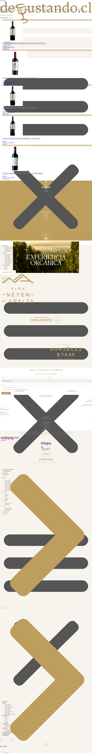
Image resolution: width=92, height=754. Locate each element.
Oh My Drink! (8, 250)
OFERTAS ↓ (5, 245)
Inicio (1, 6)
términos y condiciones (17, 387)
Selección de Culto (9, 248)
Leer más (5, 144)
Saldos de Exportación (10, 251)
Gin (6, 269)
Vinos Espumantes (9, 259)
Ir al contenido (3, 0)
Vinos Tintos (7, 255)
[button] (46, 151)
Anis (6, 266)
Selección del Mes (9, 247)
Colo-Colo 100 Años (9, 254)
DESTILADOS (6, 265)
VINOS (4, 252)
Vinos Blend (7, 44)
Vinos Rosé (7, 41)
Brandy (6, 268)
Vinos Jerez (7, 264)
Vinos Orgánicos (8, 45)
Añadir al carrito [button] (6, 48)
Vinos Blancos (8, 257)
